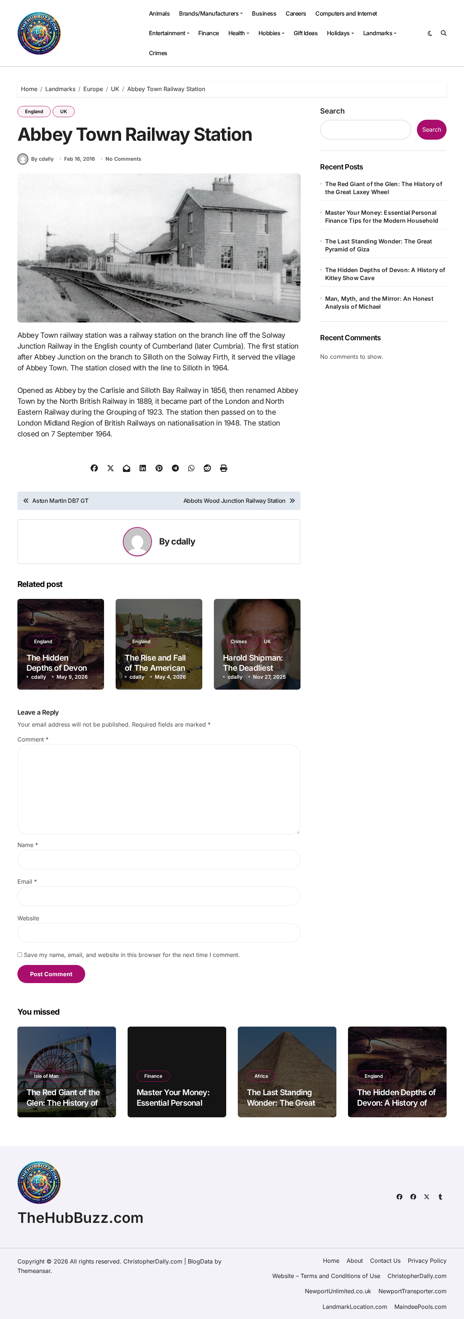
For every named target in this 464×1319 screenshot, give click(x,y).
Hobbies (269, 33)
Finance (208, 33)
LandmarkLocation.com (355, 1306)
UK (63, 111)
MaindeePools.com (420, 1306)
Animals (159, 13)
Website (28, 918)
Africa (261, 1076)
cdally (183, 541)
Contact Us (385, 1260)
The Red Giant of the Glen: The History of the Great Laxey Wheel (383, 188)
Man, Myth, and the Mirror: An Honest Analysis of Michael (379, 302)
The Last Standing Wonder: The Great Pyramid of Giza (378, 245)
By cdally (42, 159)
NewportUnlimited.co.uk (338, 1291)
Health (236, 33)
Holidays (338, 33)
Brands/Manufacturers (209, 13)
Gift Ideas (306, 33)
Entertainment (167, 33)
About (355, 1260)
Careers (296, 13)
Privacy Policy (427, 1260)
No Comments (123, 159)
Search (332, 111)
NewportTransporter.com (412, 1291)
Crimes (158, 53)
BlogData (200, 1261)
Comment (33, 739)
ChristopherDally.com (417, 1275)
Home (331, 1260)
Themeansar (33, 1270)
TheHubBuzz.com (80, 1217)
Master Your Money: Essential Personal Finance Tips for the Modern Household (381, 216)
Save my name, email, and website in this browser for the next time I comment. (132, 954)
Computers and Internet (346, 13)
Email (27, 881)
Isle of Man (46, 1076)
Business (264, 13)
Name (27, 844)
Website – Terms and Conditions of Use (326, 1275)
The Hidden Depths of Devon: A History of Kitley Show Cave (385, 274)
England (34, 111)
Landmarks (378, 33)
